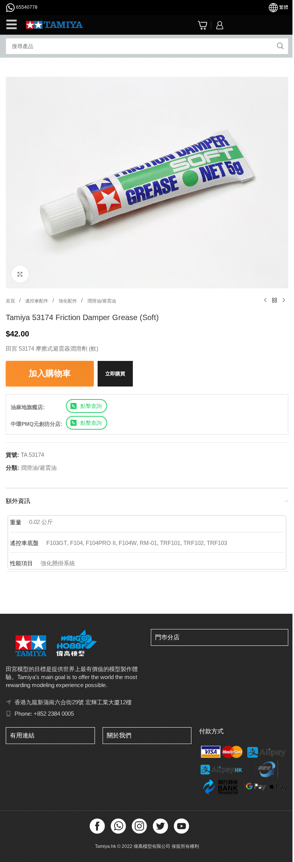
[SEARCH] (280, 46)
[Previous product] (265, 300)
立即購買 (115, 374)
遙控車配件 (37, 301)
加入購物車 (50, 373)
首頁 (11, 301)
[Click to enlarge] (20, 274)
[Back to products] (274, 300)
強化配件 (68, 301)
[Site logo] (54, 24)
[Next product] (283, 300)
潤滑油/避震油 (101, 301)
